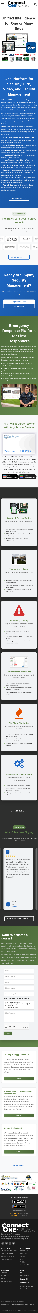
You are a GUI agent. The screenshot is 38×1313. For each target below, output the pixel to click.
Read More (19, 1078)
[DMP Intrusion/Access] (19, 1002)
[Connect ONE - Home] (19, 4)
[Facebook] (10, 1243)
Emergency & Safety (7, 1256)
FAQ (21, 1259)
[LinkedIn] (2, 1243)
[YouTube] (13, 1243)
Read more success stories (17, 918)
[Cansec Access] (19, 1009)
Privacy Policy (5, 1304)
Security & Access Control (9, 1250)
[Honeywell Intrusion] (19, 1007)
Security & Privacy (26, 1265)
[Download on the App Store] (19, 1201)
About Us (4, 1272)
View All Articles (18, 1165)
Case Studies (24, 1253)
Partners (4, 1275)
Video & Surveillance (7, 1253)
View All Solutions (6, 1259)
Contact (3, 1278)
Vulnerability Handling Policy (20, 1304)
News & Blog (24, 1250)
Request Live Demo (19, 302)
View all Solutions (18, 811)
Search (32, 1304)
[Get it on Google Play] (19, 1206)
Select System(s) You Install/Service (16, 998)
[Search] (35, 4)
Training (22, 1262)
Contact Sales (19, 306)
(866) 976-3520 (25, 1275)
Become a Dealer (6, 1281)
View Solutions (18, 198)
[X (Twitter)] (6, 1243)
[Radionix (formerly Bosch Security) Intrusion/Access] (19, 1004)
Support (22, 1256)
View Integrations (18, 257)
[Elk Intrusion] (19, 1006)
